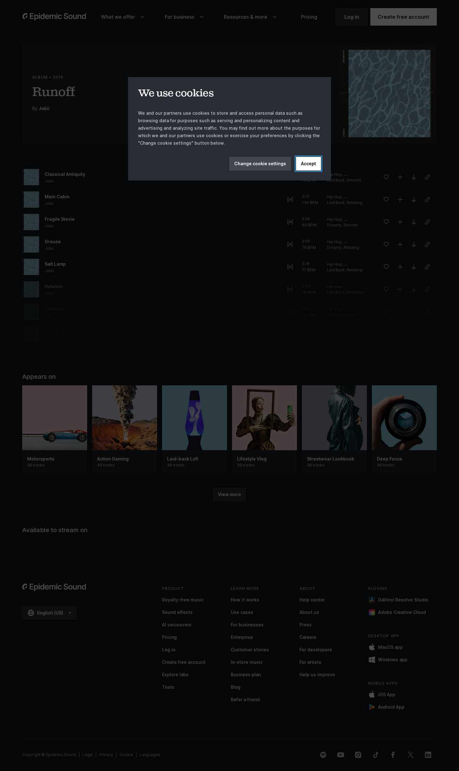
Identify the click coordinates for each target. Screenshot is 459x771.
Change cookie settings (260, 163)
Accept (308, 163)
